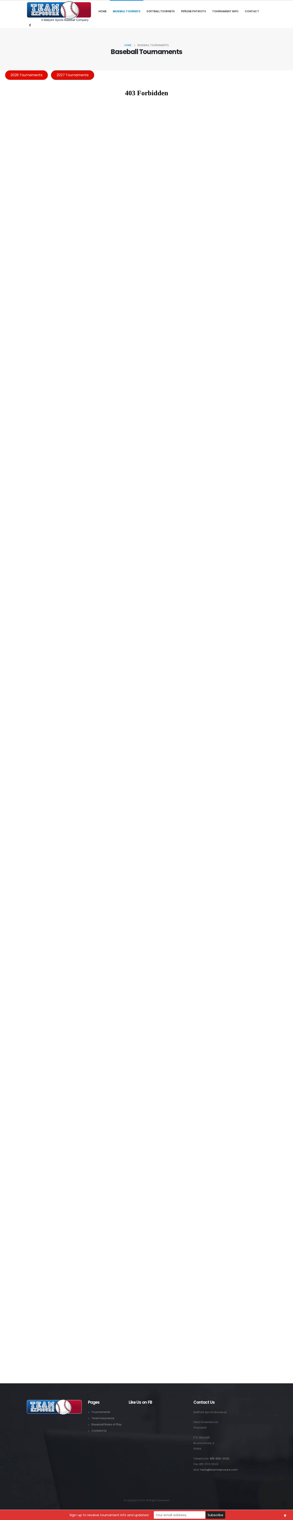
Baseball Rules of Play (107, 1424)
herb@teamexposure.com (219, 1470)
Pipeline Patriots (193, 11)
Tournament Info (225, 11)
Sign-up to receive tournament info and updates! (109, 1515)
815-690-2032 (219, 1458)
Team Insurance (103, 1418)
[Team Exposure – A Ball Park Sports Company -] (59, 11)
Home (102, 11)
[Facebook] (30, 25)
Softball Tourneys (160, 11)
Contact (252, 11)
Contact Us (99, 1430)
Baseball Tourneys (126, 11)
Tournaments (101, 1412)
